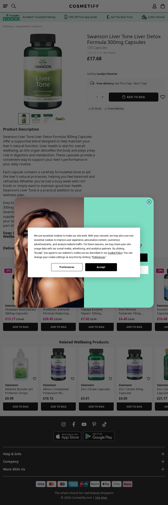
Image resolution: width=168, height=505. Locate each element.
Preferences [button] (98, 257)
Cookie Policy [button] (115, 252)
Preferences (66, 267)
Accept (101, 267)
